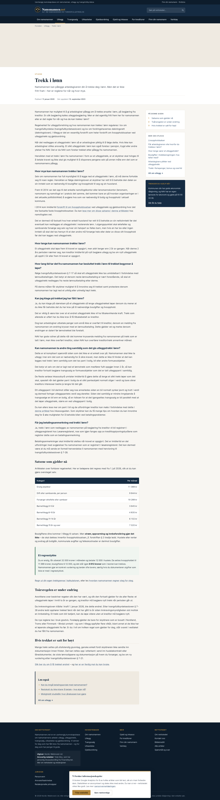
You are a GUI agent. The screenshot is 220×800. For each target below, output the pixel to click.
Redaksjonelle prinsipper (45, 784)
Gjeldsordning (102, 19)
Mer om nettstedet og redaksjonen (51, 763)
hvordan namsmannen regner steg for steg (111, 580)
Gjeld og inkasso (120, 19)
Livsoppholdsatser (156, 140)
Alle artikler (159, 746)
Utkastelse (87, 19)
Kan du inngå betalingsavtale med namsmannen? (64, 685)
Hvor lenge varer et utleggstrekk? (163, 151)
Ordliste (182, 2)
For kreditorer (138, 19)
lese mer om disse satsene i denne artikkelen (105, 211)
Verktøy (174, 19)
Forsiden (38, 26)
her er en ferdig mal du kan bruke (92, 664)
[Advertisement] (110, 46)
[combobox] (166, 10)
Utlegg (60, 19)
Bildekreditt (160, 742)
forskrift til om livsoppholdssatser (74, 207)
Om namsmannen (45, 19)
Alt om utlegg (44, 700)
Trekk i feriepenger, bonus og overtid (165, 168)
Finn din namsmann (169, 2)
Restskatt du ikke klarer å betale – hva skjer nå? (63, 689)
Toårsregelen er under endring (166, 122)
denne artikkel (42, 411)
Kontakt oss (160, 738)
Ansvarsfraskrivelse (43, 780)
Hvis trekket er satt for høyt (164, 125)
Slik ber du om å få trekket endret (52, 664)
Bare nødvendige (102, 793)
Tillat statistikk (81, 793)
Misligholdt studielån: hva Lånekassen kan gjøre (63, 694)
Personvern (40, 777)
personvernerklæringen (105, 786)
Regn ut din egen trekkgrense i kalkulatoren (57, 580)
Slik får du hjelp (155, 203)
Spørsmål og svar (162, 750)
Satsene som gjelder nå (162, 118)
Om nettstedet (161, 734)
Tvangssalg (72, 19)
